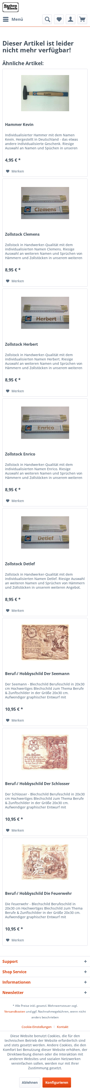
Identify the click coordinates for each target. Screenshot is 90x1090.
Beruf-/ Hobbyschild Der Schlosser (37, 783)
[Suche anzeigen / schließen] (47, 19)
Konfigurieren (56, 1082)
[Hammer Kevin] (45, 93)
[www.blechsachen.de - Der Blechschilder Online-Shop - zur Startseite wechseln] (10, 7)
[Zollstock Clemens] (45, 203)
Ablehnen (30, 1082)
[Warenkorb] (82, 19)
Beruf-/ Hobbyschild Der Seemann (37, 673)
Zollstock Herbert (21, 344)
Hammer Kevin (19, 124)
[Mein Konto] (70, 19)
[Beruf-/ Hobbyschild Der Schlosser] (45, 752)
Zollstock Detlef (20, 563)
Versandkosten (14, 1011)
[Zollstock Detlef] (45, 532)
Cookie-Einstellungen (37, 1027)
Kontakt (62, 1027)
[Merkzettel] (59, 19)
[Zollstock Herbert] (45, 313)
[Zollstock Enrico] (45, 422)
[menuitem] (12, 19)
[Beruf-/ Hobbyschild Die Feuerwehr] (45, 862)
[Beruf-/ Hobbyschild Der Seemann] (45, 642)
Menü (17, 19)
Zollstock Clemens (22, 234)
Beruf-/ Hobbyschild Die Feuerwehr (38, 893)
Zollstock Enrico (20, 454)
